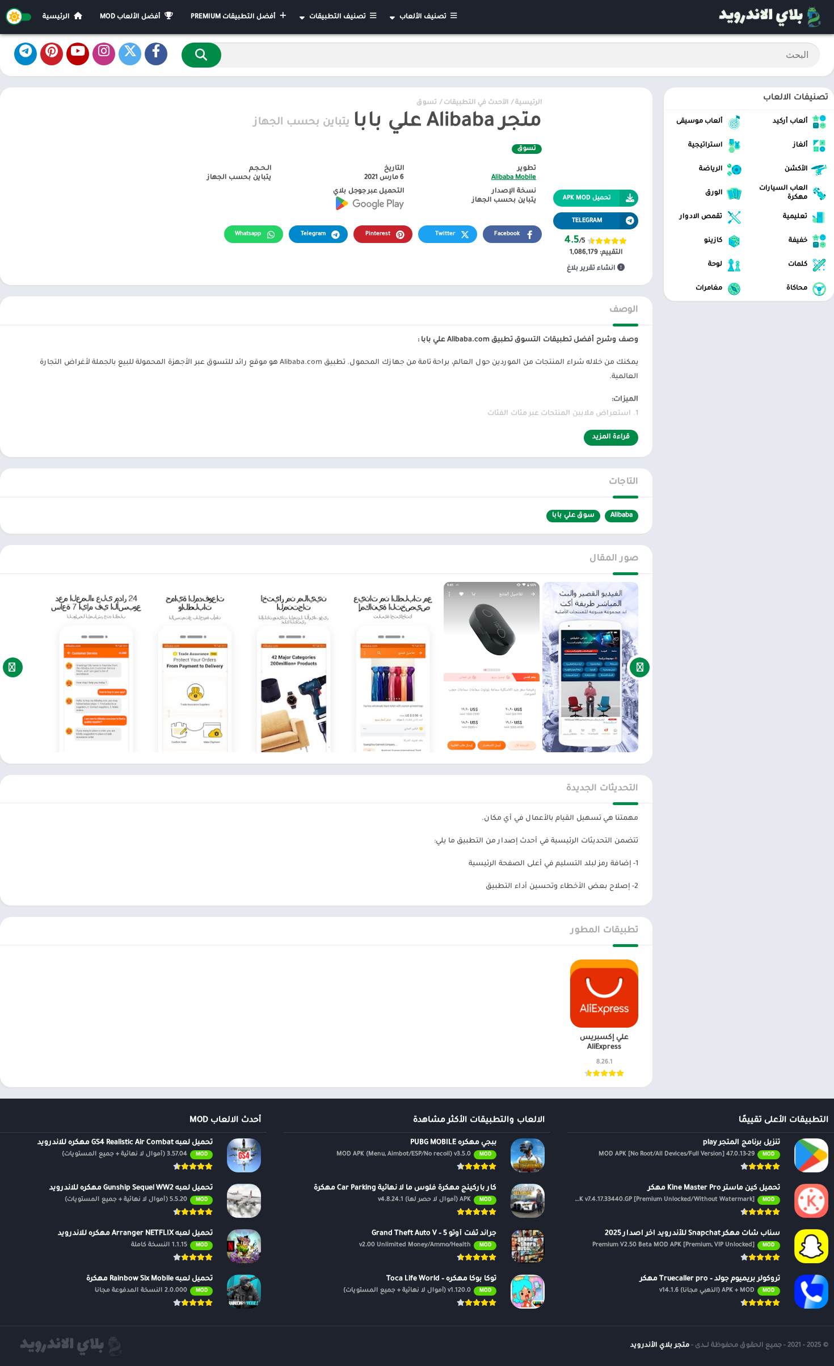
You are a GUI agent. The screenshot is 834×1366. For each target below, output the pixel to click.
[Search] (201, 55)
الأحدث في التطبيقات (476, 103)
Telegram (313, 234)
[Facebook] (156, 54)
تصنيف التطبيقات (338, 17)
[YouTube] (77, 54)
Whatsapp (248, 234)
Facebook (507, 234)
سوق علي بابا (573, 515)
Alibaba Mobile (513, 178)
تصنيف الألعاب (423, 17)
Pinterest (377, 234)
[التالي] (13, 667)
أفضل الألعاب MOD (131, 17)
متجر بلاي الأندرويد (659, 1346)
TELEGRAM (587, 220)
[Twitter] (130, 54)
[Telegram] (25, 54)
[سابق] (639, 667)
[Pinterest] (51, 54)
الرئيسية (57, 17)
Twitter (445, 234)
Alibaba (621, 515)
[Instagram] (103, 54)
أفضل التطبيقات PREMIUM (234, 17)
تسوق (426, 103)
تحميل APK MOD (587, 198)
